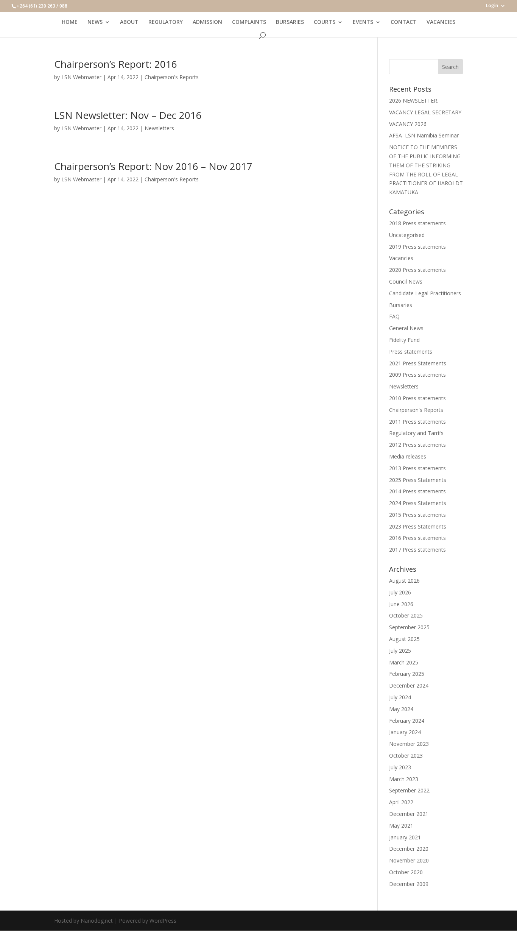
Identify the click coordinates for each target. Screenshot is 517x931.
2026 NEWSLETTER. (413, 100)
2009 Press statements (417, 374)
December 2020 (408, 848)
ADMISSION (207, 22)
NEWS (95, 22)
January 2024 (405, 732)
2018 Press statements (417, 223)
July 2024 (400, 697)
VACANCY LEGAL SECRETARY (425, 112)
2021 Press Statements (417, 363)
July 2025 (400, 650)
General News (406, 328)
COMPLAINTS (249, 22)
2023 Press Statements (417, 526)
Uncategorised (407, 235)
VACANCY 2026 (408, 124)
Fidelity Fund (404, 339)
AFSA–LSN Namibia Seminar (424, 135)
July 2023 (400, 767)
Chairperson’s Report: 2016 (115, 64)
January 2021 (405, 837)
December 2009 (408, 883)
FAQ (394, 316)
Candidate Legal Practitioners (425, 293)
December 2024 (408, 685)
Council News (405, 281)
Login (492, 6)
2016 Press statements (417, 537)
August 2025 (404, 638)
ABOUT (129, 22)
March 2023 (403, 779)
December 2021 (408, 813)
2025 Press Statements (417, 479)
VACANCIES (441, 22)
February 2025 (406, 673)
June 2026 (401, 604)
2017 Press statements (417, 549)
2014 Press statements (417, 491)
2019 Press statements (417, 246)
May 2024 (401, 709)
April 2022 (401, 802)
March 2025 (403, 662)
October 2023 (406, 755)
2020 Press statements (417, 269)
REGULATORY (165, 22)
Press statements (410, 351)
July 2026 (400, 592)
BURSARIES (290, 22)
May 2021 (401, 825)
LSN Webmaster (81, 77)
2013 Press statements (417, 468)
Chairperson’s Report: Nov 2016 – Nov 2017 (153, 166)
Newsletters (159, 128)
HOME (70, 22)
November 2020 (409, 860)
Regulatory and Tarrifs (416, 433)
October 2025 (406, 615)
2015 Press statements (417, 514)
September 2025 (409, 627)
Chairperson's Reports (172, 77)
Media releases (407, 456)
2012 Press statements (417, 444)
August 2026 (404, 580)
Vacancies (401, 258)
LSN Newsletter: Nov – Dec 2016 (128, 115)
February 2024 (406, 720)
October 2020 (406, 872)
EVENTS (363, 22)
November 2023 (409, 743)
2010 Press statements (417, 398)
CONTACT (404, 22)
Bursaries (400, 305)
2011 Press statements (417, 421)
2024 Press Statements (417, 503)
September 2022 (409, 790)
